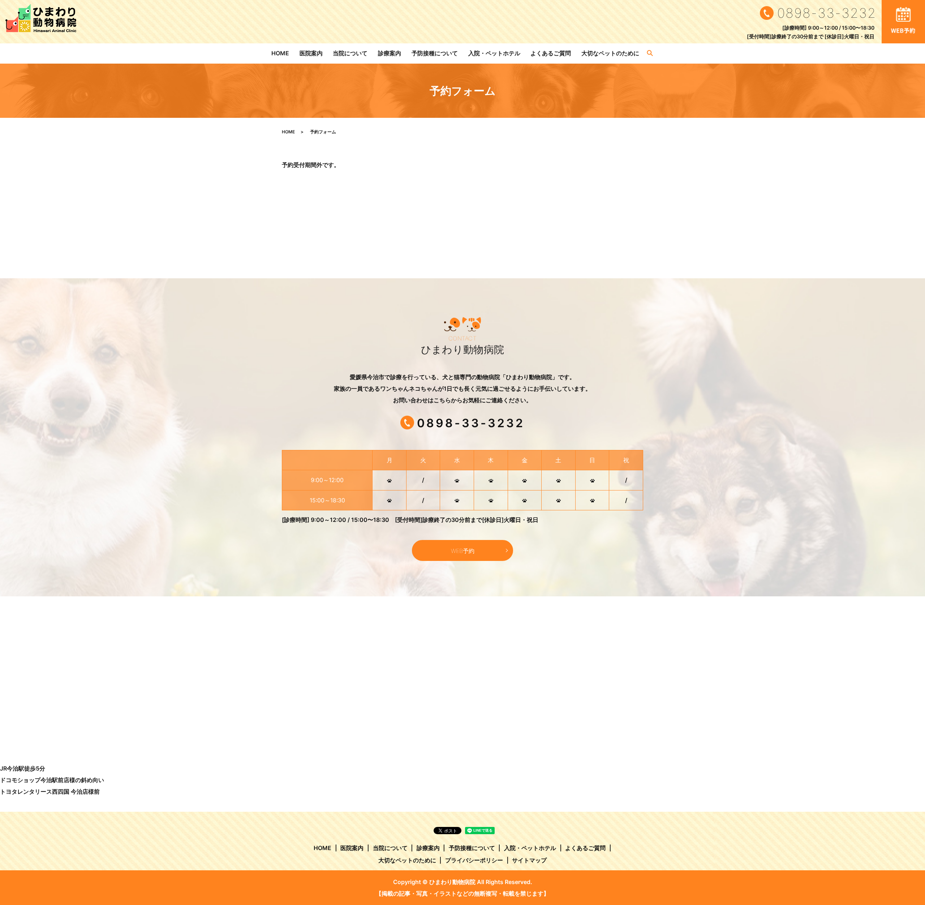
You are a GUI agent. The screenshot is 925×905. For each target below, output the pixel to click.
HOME (280, 53)
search (650, 53)
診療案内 (389, 53)
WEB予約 (462, 550)
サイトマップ (529, 860)
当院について (350, 53)
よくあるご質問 (550, 53)
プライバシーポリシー (474, 860)
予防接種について (435, 53)
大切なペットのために (610, 53)
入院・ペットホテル (494, 53)
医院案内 (311, 53)
